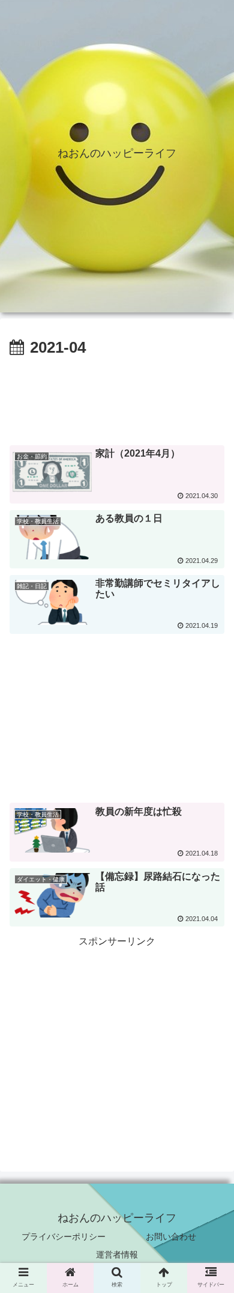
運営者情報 (117, 1254)
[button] (210, 1088)
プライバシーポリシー (64, 1236)
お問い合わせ (171, 1236)
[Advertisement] (117, 398)
